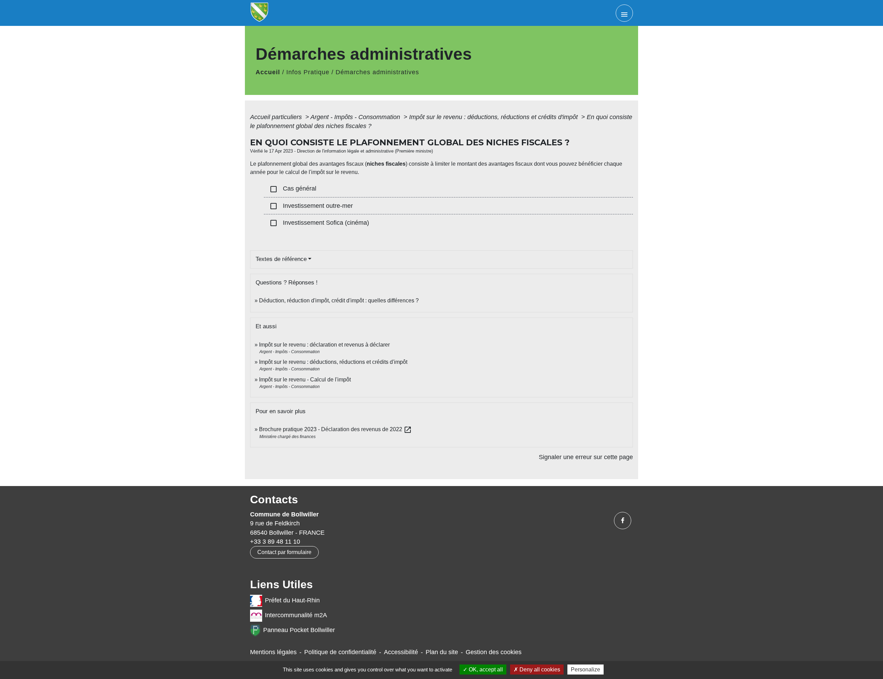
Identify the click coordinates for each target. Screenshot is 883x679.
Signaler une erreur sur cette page (586, 457)
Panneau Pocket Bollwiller (299, 630)
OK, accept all (485, 669)
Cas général (292, 189)
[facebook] (622, 520)
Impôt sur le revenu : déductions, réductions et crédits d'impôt (494, 117)
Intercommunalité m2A (296, 615)
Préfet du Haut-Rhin (292, 600)
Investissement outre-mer (311, 206)
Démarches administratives (377, 72)
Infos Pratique (307, 72)
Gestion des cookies (494, 652)
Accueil (268, 72)
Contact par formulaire (284, 552)
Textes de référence (281, 259)
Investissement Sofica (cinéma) (319, 223)
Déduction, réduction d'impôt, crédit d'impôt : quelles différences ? (339, 300)
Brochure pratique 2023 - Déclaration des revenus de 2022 (335, 429)
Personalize (585, 669)
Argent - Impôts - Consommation (356, 117)
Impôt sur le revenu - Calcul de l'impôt (305, 379)
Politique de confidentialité (340, 652)
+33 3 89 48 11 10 (275, 541)
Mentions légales (273, 652)
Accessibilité (401, 652)
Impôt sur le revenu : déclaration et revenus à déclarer (324, 345)
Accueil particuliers (277, 117)
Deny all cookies (539, 669)
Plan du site (442, 652)
